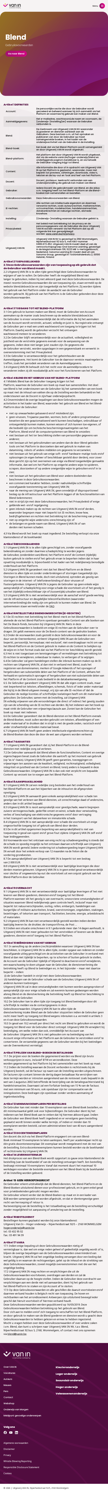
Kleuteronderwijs (67, 1367)
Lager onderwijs (66, 1374)
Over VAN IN (10, 1367)
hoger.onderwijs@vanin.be (19, 1227)
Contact (8, 1397)
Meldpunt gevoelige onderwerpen (22, 1415)
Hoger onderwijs (67, 1387)
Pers (6, 1391)
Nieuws (7, 1385)
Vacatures (9, 1373)
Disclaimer (9, 1449)
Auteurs (8, 1379)
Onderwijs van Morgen (16, 1409)
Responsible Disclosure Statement (21, 1467)
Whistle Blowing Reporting (18, 1461)
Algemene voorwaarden (16, 1442)
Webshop (9, 1403)
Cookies (8, 1473)
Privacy (7, 1455)
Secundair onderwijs (70, 1380)
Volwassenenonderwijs (71, 1393)
